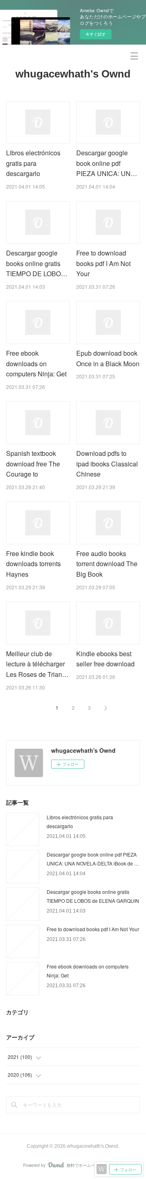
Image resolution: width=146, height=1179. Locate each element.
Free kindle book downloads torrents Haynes (33, 564)
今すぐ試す (96, 34)
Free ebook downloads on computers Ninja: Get (36, 363)
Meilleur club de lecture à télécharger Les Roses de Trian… (37, 664)
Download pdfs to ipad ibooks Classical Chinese (107, 464)
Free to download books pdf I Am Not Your (103, 263)
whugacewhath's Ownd (73, 74)
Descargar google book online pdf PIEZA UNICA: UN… (106, 163)
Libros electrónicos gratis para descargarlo (33, 163)
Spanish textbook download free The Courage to (33, 464)
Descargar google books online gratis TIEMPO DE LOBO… (36, 263)
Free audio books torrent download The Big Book (106, 564)
